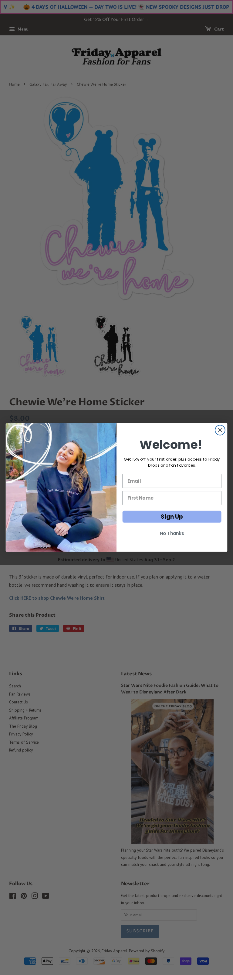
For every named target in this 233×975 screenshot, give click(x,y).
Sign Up (172, 517)
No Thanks (172, 533)
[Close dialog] (220, 430)
